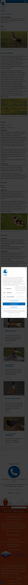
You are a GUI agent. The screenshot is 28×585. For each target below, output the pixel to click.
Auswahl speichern (14, 300)
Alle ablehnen (14, 307)
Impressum (10, 315)
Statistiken (9, 292)
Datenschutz (17, 315)
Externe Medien (10, 296)
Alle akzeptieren (14, 304)
